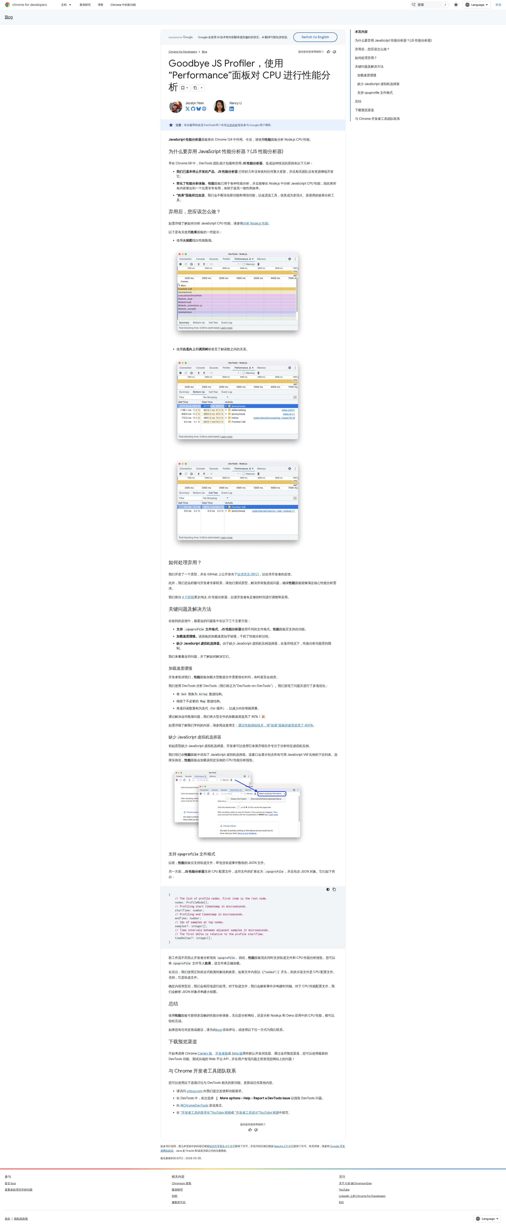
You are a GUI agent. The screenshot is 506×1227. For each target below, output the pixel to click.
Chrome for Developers (183, 51)
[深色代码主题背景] (328, 889)
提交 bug (10, 1183)
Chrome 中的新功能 (123, 5)
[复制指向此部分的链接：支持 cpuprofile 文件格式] (219, 854)
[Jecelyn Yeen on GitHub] (193, 110)
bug (219, 1030)
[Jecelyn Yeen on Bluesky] (198, 110)
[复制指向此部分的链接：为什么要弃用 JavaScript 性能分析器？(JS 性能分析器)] (287, 152)
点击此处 (232, 125)
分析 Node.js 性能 (255, 223)
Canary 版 (205, 1054)
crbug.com (195, 1091)
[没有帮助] (334, 52)
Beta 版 (237, 1054)
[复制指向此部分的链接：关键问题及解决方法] (215, 609)
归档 (174, 1196)
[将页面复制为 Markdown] (195, 87)
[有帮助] (328, 52)
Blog (9, 17)
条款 (7, 1218)
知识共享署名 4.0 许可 (222, 1146)
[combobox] (429, 4)
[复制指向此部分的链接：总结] (182, 1004)
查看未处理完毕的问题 (18, 1189)
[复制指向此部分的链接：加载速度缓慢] (196, 668)
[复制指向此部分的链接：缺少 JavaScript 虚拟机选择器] (225, 737)
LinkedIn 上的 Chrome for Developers (362, 1196)
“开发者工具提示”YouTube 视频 (257, 1113)
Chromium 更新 (181, 1183)
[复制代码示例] (334, 889)
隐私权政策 (21, 1218)
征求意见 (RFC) (248, 574)
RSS (341, 1202)
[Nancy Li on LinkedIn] (231, 110)
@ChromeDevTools (194, 1106)
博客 (100, 5)
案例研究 (85, 5)
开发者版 (221, 1054)
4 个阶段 (188, 597)
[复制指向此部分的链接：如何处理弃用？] (206, 562)
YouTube (344, 1189)
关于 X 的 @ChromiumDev (355, 1183)
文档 (64, 5)
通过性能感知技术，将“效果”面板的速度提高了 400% (275, 725)
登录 (498, 5)
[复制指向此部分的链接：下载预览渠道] (201, 1042)
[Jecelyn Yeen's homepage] (204, 110)
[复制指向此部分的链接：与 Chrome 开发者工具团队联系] (240, 1071)
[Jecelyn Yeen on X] (187, 110)
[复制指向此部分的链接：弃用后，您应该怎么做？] (225, 212)
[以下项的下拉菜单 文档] (71, 4)
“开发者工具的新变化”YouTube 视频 (205, 1113)
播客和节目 (179, 1202)
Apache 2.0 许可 (284, 1146)
